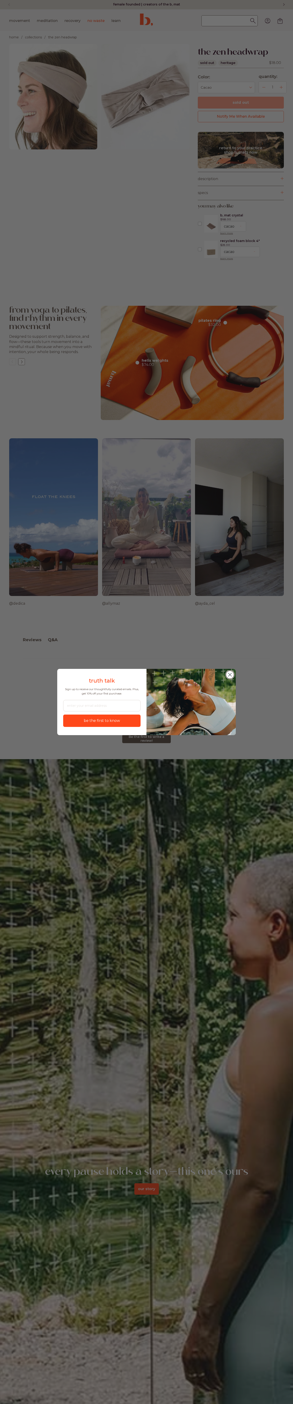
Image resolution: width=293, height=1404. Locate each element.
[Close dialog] (230, 675)
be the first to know (102, 720)
